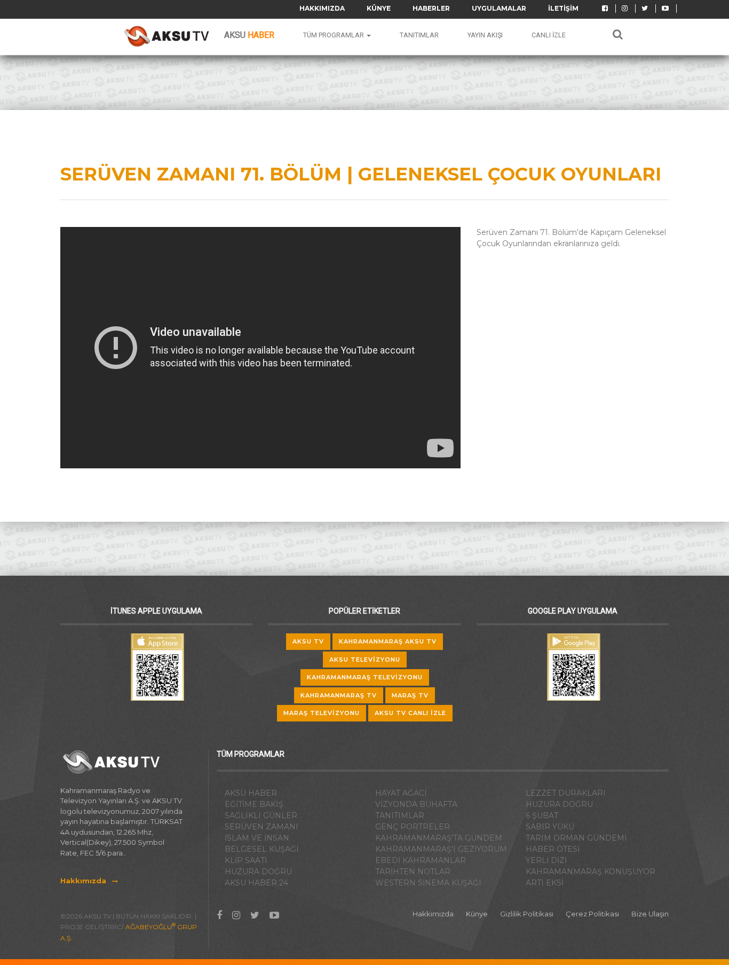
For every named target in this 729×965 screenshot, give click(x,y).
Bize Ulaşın (650, 913)
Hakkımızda (322, 8)
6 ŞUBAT (542, 815)
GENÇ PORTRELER (412, 826)
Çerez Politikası (592, 913)
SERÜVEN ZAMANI (261, 826)
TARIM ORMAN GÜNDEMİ (576, 838)
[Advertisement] (568, 332)
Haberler (431, 8)
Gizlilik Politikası (526, 913)
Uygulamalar (499, 8)
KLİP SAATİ (246, 860)
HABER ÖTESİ (553, 849)
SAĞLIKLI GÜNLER (261, 815)
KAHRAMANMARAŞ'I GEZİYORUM (441, 849)
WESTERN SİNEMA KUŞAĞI (428, 883)
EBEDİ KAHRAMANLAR (420, 860)
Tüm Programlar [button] (334, 35)
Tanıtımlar (419, 35)
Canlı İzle (549, 35)
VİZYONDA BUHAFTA (416, 804)
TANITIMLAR (399, 815)
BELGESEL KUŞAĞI (262, 849)
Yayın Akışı (485, 35)
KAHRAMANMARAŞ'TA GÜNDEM (438, 838)
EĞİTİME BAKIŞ (254, 804)
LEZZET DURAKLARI (566, 793)
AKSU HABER (251, 793)
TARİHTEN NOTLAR (412, 871)
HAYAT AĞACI (401, 793)
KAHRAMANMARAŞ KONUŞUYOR (590, 871)
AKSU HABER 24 (256, 883)
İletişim (563, 8)
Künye (379, 8)
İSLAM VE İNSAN (257, 838)
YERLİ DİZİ (546, 860)
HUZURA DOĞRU (258, 871)
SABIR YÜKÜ (550, 826)
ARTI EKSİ (545, 883)
